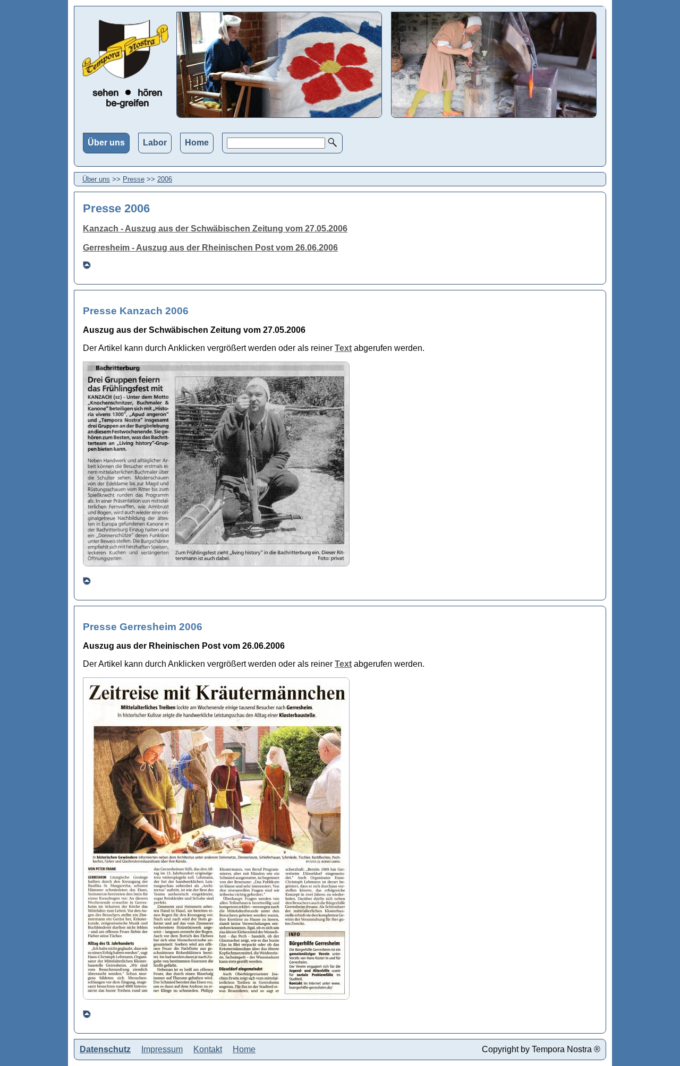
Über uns (106, 142)
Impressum (162, 1049)
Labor (155, 142)
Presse (133, 179)
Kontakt (207, 1049)
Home (197, 142)
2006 (164, 179)
